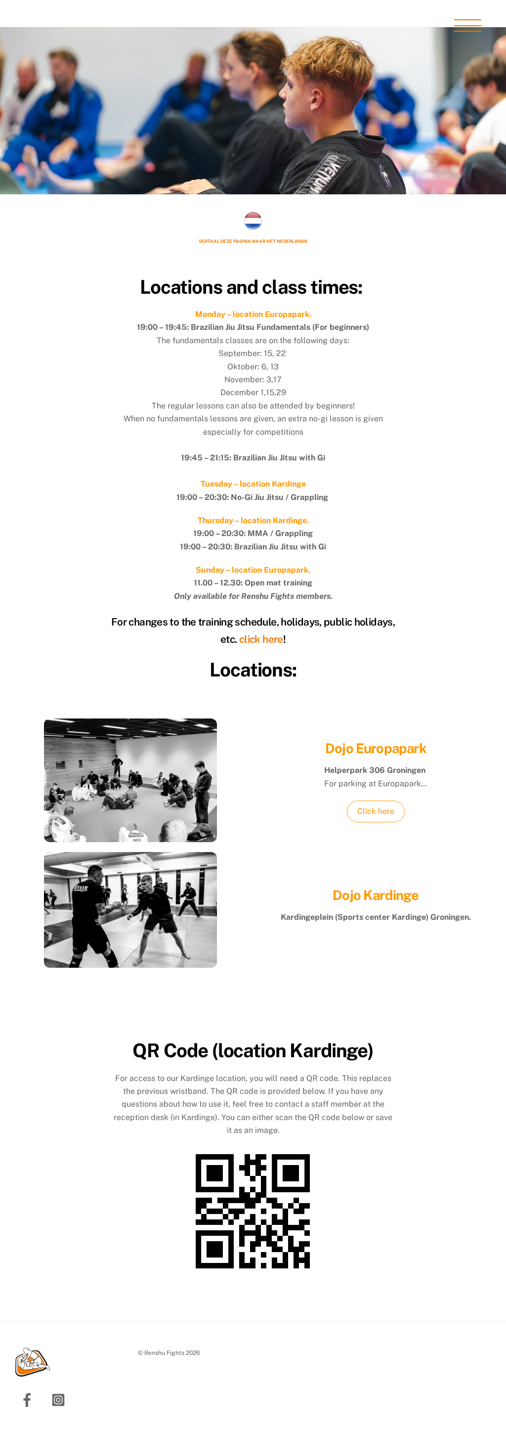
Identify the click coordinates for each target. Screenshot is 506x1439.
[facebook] (28, 1399)
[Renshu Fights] (32, 1372)
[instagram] (60, 1399)
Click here (375, 811)
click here (261, 639)
